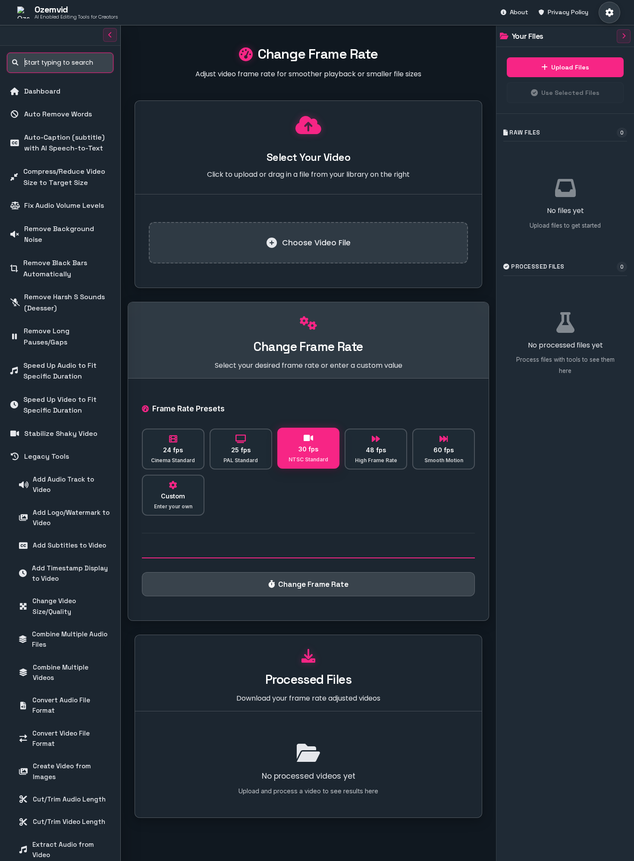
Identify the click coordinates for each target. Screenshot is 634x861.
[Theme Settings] (609, 12)
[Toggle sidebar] (110, 35)
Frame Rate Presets (188, 408)
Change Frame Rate (313, 584)
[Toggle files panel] (624, 36)
